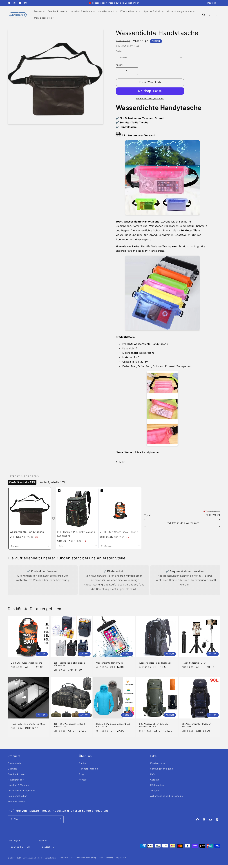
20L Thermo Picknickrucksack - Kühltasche (70, 664)
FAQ (152, 774)
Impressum (121, 858)
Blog (81, 774)
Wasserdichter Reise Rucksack (155, 663)
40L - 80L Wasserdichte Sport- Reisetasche (70, 725)
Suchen (83, 763)
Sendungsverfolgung (161, 768)
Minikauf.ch (28, 858)
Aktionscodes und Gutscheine (166, 796)
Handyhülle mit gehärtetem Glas (28, 724)
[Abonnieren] (60, 819)
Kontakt (83, 779)
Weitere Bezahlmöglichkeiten (150, 98)
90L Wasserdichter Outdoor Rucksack (196, 725)
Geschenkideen (16, 774)
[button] (39, 11)
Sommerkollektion (17, 796)
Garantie (155, 779)
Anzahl (119, 65)
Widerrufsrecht (67, 858)
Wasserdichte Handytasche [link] (27, 531)
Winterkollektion (16, 801)
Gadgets (12, 768)
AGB (101, 858)
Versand (135, 46)
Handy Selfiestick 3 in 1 (194, 663)
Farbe (119, 51)
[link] (30, 509)
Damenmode (14, 763)
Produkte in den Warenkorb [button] (182, 523)
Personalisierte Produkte (21, 790)
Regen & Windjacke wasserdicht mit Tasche (113, 725)
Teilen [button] (122, 462)
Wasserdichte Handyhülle (109, 663)
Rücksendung (157, 785)
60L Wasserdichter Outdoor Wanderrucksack (153, 725)
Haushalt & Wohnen (18, 785)
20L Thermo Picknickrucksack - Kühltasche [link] (77, 533)
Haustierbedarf (16, 779)
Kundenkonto (157, 763)
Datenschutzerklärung (86, 858)
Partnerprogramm (88, 768)
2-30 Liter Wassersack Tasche (26, 663)
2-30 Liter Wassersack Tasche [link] (119, 532)
